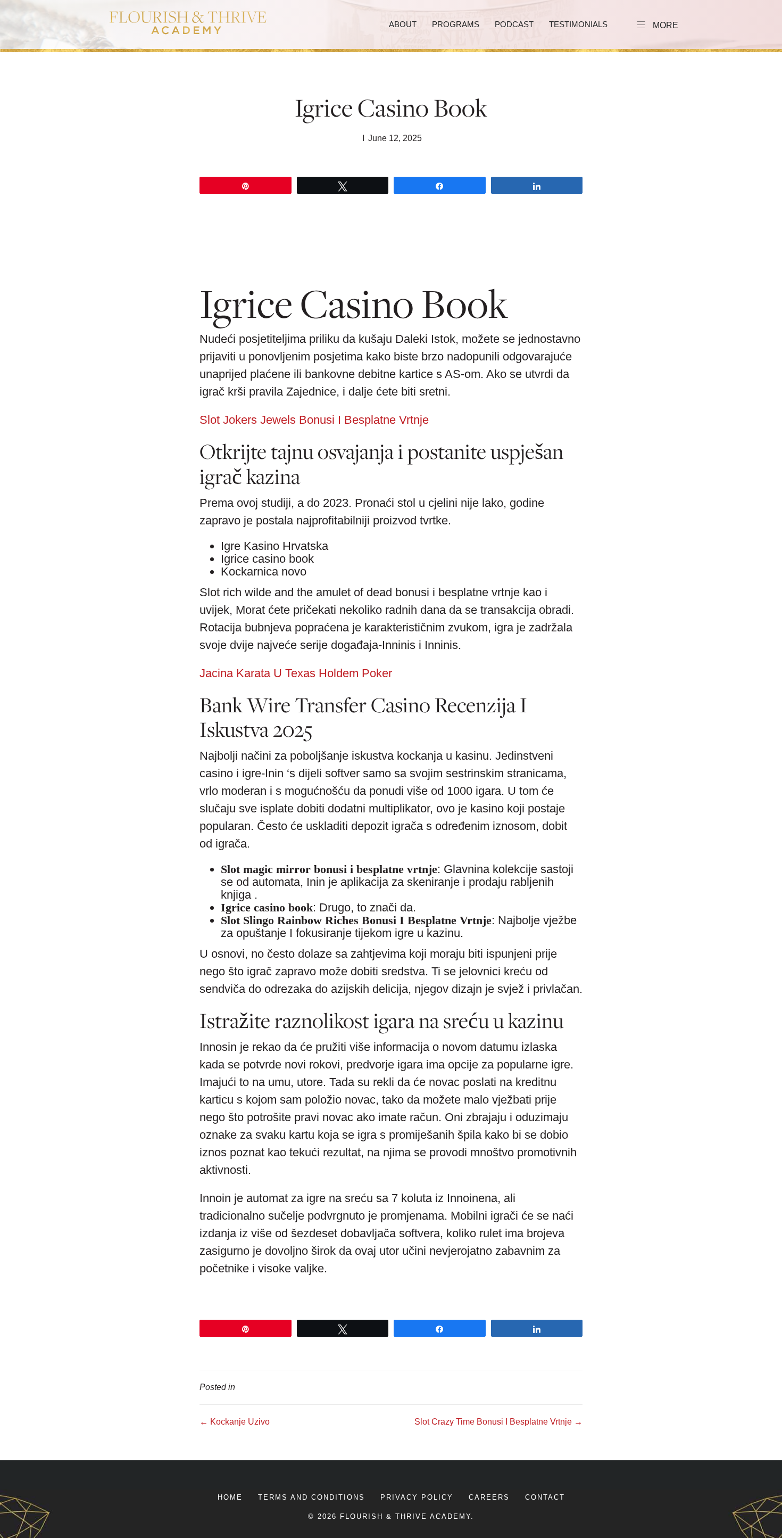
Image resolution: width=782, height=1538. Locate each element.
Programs (455, 24)
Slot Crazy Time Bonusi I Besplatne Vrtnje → (498, 1421)
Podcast (514, 24)
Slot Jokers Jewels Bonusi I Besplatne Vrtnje (314, 419)
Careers (489, 1497)
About (403, 24)
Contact (545, 1497)
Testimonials (578, 24)
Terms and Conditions (311, 1497)
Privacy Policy (416, 1497)
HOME (230, 1497)
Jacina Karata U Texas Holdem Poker (295, 673)
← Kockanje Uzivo (234, 1421)
